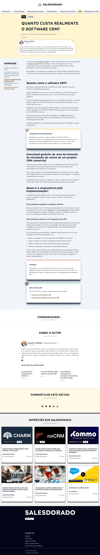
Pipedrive (51, 210)
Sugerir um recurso (30, 541)
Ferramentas (6, 11)
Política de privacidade (31, 552)
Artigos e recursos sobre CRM (41, 295)
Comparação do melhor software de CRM (45, 297)
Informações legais (30, 550)
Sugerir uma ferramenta (32, 543)
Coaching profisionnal (16, 11)
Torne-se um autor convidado (33, 545)
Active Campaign (62, 210)
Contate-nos (28, 538)
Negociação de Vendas (35, 11)
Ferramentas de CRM (91, 11)
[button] (29, 519)
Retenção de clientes (68, 11)
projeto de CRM (43, 62)
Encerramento (52, 11)
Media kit (27, 536)
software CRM (33, 64)
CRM (79, 11)
